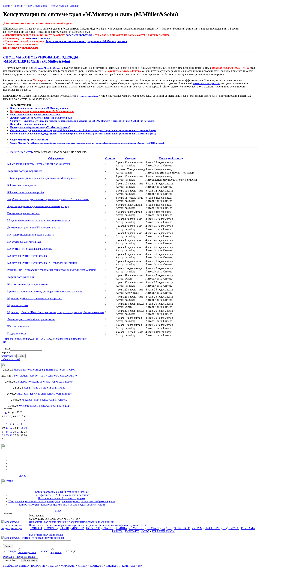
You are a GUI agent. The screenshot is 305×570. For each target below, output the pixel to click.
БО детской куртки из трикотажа (27, 255)
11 (7, 427)
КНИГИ (83, 565)
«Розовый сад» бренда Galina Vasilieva (44, 399)
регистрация (8, 355)
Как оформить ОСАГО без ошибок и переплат (62, 494)
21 (45, 338)
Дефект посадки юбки (20, 276)
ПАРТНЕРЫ (212, 528)
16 (25, 427)
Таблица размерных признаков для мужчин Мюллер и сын (42, 178)
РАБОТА (117, 531)
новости (45, 551)
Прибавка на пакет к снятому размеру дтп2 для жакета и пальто (45, 291)
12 (11, 427)
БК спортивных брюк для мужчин (28, 284)
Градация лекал (16, 333)
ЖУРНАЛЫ (68, 565)
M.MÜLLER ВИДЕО (16, 565)
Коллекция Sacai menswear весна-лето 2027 (44, 405)
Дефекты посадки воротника (24, 170)
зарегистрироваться (79, 34)
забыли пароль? (10, 359)
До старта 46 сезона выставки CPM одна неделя (44, 381)
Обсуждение (56, 158)
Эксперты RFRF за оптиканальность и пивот (44, 393)
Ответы (110, 158)
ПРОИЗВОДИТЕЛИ (56, 528)
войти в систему (39, 38)
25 (56, 338)
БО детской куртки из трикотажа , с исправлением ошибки (42, 262)
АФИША (121, 528)
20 (42, 338)
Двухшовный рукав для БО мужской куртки (34, 227)
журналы (55, 552)
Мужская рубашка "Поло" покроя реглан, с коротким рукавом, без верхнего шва (55, 312)
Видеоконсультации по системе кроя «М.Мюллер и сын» (42, 111)
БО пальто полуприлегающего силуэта (30, 234)
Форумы (18, 5)
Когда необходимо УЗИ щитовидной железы (62, 491)
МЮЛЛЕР (77, 528)
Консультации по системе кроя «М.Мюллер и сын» (39, 108)
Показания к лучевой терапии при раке (61, 498)
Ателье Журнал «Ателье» (65, 5)
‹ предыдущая (21, 338)
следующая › (65, 338)
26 (11, 435)
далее (22, 475)
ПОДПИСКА (231, 528)
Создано (130, 158)
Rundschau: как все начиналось (28, 124)
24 (54, 338)
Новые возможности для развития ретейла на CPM (44, 369)
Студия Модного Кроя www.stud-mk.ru (29, 140)
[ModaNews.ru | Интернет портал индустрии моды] (15, 528)
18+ (140, 565)
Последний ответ (170, 158)
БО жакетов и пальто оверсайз (25, 192)
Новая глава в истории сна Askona (44, 387)
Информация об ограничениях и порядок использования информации (71, 521)
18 (37, 338)
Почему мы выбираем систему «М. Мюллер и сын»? (40, 127)
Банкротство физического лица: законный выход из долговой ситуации (62, 504)
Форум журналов (36, 5)
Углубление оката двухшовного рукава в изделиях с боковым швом (48, 199)
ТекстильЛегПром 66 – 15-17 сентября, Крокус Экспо (44, 375)
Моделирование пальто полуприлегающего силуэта (38, 220)
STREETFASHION (163, 531)
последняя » (80, 338)
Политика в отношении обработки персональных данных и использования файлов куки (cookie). (87, 525)
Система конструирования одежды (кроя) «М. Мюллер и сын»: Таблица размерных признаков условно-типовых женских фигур (83, 133)
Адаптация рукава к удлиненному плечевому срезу (38, 206)
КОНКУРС (96, 565)
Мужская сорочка (17, 305)
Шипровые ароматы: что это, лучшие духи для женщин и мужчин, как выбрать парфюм (61, 501)
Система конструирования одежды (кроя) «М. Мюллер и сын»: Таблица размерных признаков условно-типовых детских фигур (83, 130)
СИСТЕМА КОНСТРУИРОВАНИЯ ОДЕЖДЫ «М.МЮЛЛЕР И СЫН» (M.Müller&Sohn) (40, 59)
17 (34, 338)
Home (6, 5)
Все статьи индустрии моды (46, 534)
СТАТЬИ (108, 528)
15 (21, 427)
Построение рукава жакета (23, 213)
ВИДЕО (167, 528)
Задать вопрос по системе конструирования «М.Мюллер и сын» (86, 41)
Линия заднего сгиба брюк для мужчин (31, 319)
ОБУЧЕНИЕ (136, 528)
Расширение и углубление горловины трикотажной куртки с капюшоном (51, 269)
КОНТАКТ (132, 531)
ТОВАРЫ (36, 528)
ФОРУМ (197, 528)
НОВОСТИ (93, 528)
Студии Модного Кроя (87, 96)
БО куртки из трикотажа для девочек (29, 248)
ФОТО (145, 531)
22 (48, 338)
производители (27, 552)
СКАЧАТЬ (153, 528)
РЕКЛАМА (248, 528)
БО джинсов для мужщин (22, 185)
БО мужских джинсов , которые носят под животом (38, 163)
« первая (8, 338)
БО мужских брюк (18, 326)
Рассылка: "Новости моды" (19, 556)
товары (12, 551)
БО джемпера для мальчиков (24, 241)
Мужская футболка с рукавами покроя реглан (34, 298)
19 (39, 338)
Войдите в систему (21, 151)
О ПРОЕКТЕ (182, 528)
